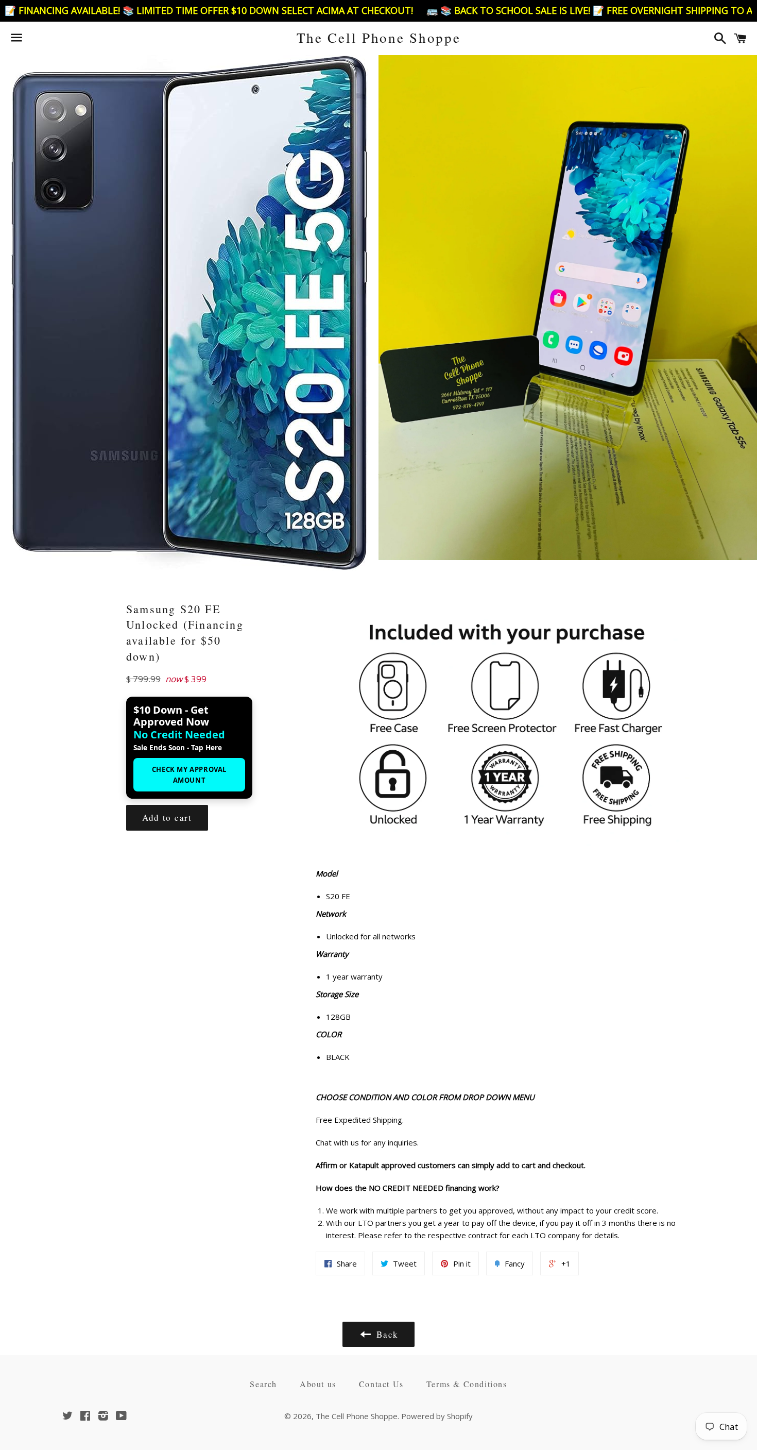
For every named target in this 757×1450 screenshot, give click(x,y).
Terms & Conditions (466, 1383)
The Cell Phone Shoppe (379, 37)
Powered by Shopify (437, 1416)
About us (318, 1383)
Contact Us (381, 1383)
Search (263, 1383)
